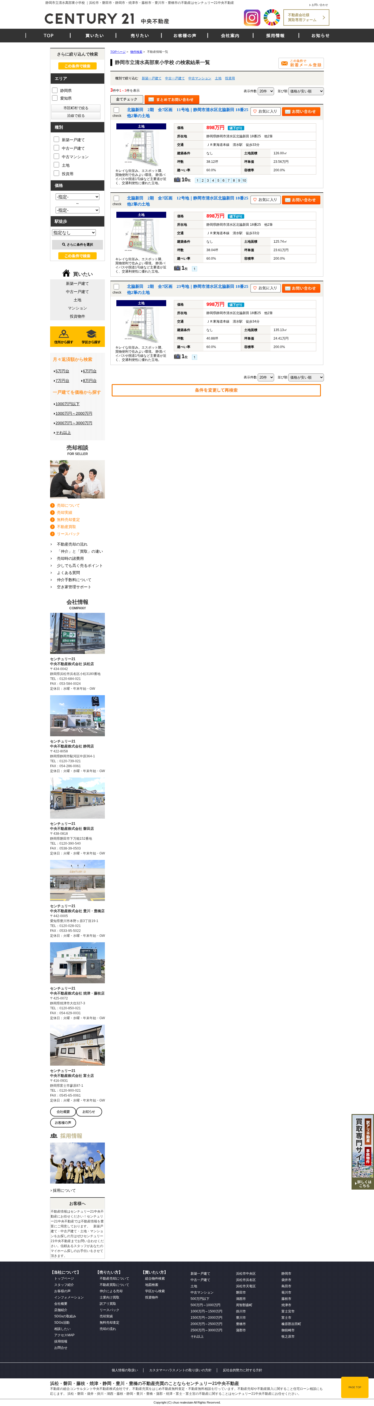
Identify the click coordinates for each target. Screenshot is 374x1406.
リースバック (68, 534)
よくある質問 (68, 572)
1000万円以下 (68, 404)
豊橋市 (241, 1324)
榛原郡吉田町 (291, 1324)
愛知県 (66, 98)
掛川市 (241, 1311)
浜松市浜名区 (246, 1280)
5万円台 (62, 371)
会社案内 (230, 35)
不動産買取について (114, 1285)
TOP (49, 35)
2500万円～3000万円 (206, 1330)
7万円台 (62, 380)
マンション (77, 308)
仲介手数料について (74, 580)
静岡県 (66, 90)
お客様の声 (185, 35)
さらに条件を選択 (80, 245)
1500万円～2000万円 (206, 1318)
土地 (218, 78)
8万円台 (90, 380)
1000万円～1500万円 (206, 1311)
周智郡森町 (244, 1305)
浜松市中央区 (246, 1273)
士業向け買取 (109, 1297)
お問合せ (60, 1348)
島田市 (286, 1286)
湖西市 (241, 1299)
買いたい (94, 35)
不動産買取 (66, 526)
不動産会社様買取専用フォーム (302, 17)
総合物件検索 (155, 1278)
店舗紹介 (60, 1310)
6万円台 (90, 371)
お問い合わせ (320, 4)
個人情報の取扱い (125, 1370)
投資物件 (77, 316)
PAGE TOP (355, 1387)
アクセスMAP (64, 1335)
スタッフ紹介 (64, 1285)
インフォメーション (69, 1297)
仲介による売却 (111, 1291)
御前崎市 (288, 1330)
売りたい (140, 35)
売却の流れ (108, 1329)
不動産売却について (114, 1278)
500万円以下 (200, 1299)
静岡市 (286, 1273)
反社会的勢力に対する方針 (242, 1370)
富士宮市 (288, 1311)
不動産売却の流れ (72, 544)
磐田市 (241, 1292)
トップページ (64, 1278)
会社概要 (60, 1304)
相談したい (62, 1329)
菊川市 (286, 1292)
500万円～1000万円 (205, 1305)
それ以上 (63, 432)
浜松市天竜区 (246, 1286)
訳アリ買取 (108, 1304)
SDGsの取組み (65, 1316)
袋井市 (286, 1280)
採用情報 (275, 35)
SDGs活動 (62, 1322)
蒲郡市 (241, 1330)
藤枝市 (286, 1299)
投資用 (230, 78)
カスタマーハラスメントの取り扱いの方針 (180, 1370)
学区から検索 (155, 1291)
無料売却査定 (68, 519)
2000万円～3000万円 (74, 423)
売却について (68, 505)
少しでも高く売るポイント (80, 565)
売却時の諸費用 (70, 558)
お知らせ (320, 35)
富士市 (286, 1318)
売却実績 (64, 512)
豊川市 (241, 1318)
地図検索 (151, 1285)
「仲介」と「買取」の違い (80, 551)
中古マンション (199, 78)
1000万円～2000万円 (74, 413)
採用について (64, 1190)
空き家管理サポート (74, 587)
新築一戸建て (152, 78)
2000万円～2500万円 (206, 1324)
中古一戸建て (175, 78)
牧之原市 (288, 1336)
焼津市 (286, 1305)
